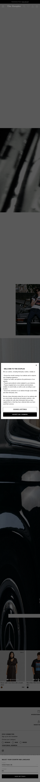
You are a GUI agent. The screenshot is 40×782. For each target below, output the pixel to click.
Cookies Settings (20, 409)
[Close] (36, 365)
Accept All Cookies (20, 414)
